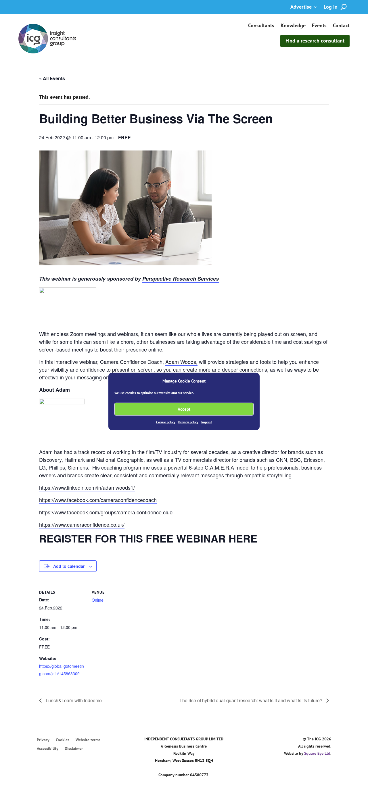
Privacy (43, 740)
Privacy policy (188, 422)
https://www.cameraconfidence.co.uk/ (81, 524)
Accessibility (47, 748)
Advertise (301, 7)
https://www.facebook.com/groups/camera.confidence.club (105, 512)
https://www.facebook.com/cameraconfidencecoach (98, 499)
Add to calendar (69, 566)
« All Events (52, 78)
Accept (184, 409)
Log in (331, 7)
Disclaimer (74, 748)
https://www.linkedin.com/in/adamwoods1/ (87, 487)
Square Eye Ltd (317, 753)
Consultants (261, 26)
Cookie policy (165, 422)
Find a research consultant (314, 40)
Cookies (62, 740)
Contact (341, 26)
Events (319, 26)
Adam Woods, (181, 361)
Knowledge (293, 26)
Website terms (88, 740)
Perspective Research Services (180, 278)
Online (97, 600)
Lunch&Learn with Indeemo (73, 700)
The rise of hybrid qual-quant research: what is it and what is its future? (251, 700)
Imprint (206, 422)
